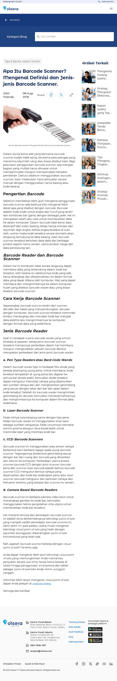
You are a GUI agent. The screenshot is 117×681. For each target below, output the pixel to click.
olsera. (41, 583)
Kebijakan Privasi (12, 664)
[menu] (111, 8)
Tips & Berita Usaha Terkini (22, 61)
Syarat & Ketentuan (35, 664)
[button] (16, 37)
